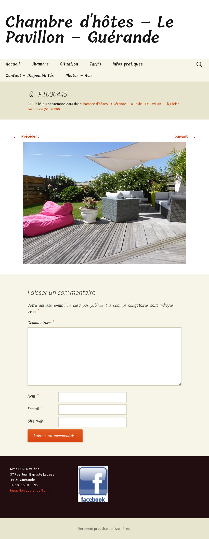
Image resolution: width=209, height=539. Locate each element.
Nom (33, 396)
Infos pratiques (128, 64)
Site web (35, 421)
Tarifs (95, 64)
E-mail (35, 408)
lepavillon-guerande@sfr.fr (30, 490)
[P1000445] (104, 202)
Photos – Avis (79, 76)
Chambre (40, 64)
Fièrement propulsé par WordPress (104, 528)
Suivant (186, 136)
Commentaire (41, 322)
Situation (69, 64)
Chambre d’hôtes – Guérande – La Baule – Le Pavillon (121, 103)
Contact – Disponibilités (30, 76)
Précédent (25, 136)
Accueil (13, 64)
